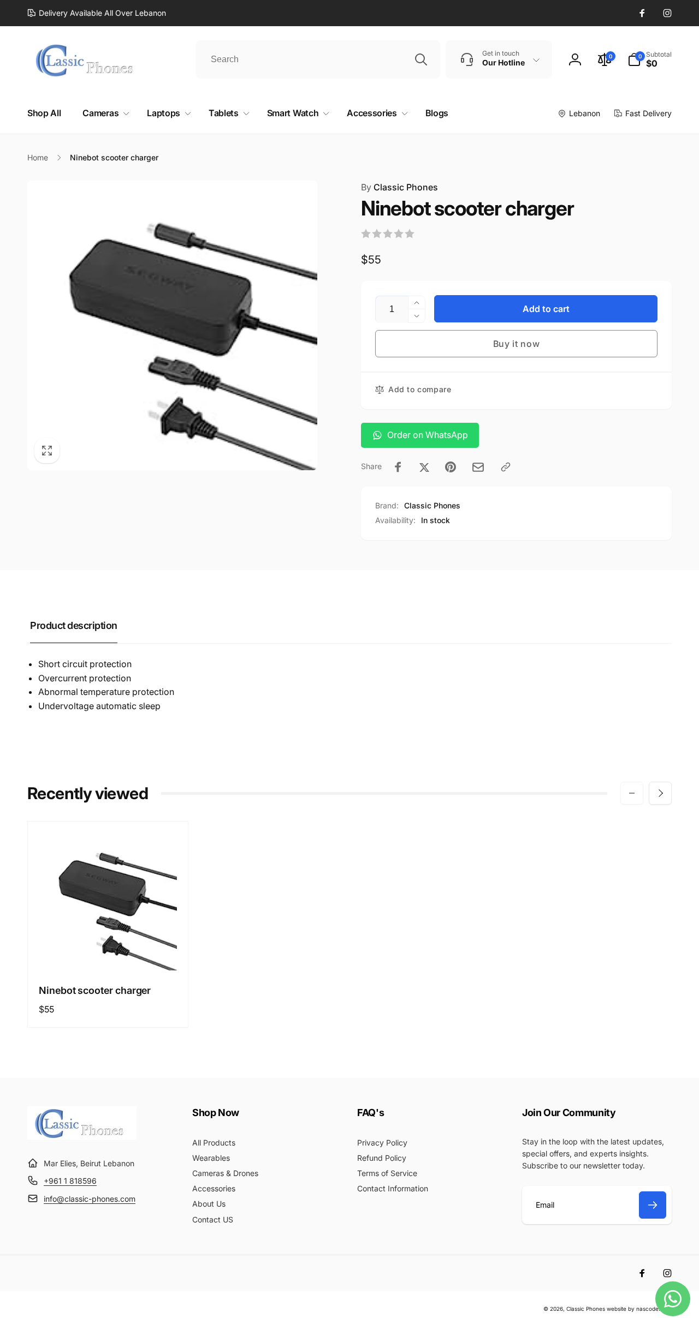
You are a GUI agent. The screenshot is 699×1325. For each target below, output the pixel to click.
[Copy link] (505, 466)
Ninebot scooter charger (95, 990)
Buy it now (516, 343)
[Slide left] (631, 793)
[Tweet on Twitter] (424, 466)
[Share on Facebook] (398, 466)
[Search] (421, 59)
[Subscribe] (652, 1205)
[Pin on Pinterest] (450, 466)
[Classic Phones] (82, 1136)
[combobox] (318, 59)
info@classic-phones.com (89, 1198)
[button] (649, 59)
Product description (73, 625)
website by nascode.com (639, 1308)
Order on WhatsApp (427, 434)
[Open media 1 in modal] (172, 325)
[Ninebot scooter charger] (109, 950)
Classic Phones (399, 187)
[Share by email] (478, 467)
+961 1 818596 (70, 1180)
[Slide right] (660, 793)
